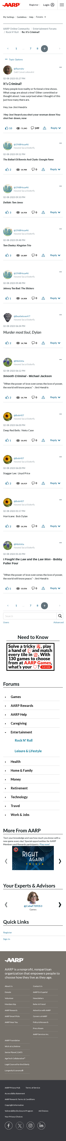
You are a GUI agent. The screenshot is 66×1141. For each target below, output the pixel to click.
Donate (8, 992)
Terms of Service (33, 1087)
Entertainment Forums (45, 28)
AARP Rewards (22, 705)
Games (16, 697)
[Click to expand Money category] (6, 779)
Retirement (19, 788)
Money (16, 779)
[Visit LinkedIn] (41, 1126)
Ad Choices (43, 1111)
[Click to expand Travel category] (6, 806)
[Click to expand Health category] (6, 762)
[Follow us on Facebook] (9, 1126)
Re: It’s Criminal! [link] (31, 32)
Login (46, 4)
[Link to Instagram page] (31, 1126)
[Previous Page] (8, 48)
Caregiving (19, 723)
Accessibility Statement (15, 1093)
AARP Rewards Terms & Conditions (20, 1099)
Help (31, 17)
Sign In (6, 939)
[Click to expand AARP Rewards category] (6, 706)
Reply (54, 127)
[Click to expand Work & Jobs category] (6, 815)
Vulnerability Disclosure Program (19, 1111)
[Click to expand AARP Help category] (6, 714)
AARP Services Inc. (41, 1034)
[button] (60, 67)
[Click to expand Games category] (6, 697)
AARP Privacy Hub (12, 1087)
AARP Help (19, 714)
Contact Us (37, 986)
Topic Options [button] (16, 59)
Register (7, 932)
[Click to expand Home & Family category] (6, 770)
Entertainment (21, 732)
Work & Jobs (20, 815)
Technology (19, 797)
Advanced (59, 622)
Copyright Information (14, 1105)
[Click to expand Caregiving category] (6, 723)
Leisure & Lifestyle (28, 751)
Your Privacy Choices (14, 1116)
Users (6, 622)
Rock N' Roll (12, 32)
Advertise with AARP (42, 1010)
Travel (15, 806)
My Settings (8, 17)
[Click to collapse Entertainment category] (6, 732)
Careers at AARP (40, 1016)
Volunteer (9, 998)
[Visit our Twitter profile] (20, 1126)
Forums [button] (39, 17)
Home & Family (22, 770)
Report (45, 128)
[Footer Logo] (33, 960)
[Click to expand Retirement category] (6, 788)
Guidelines (22, 17)
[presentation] (6, 859)
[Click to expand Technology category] (6, 797)
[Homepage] (11, 4)
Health (16, 761)
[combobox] (33, 616)
